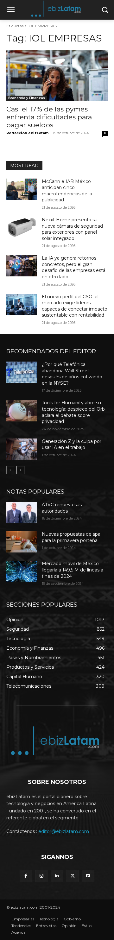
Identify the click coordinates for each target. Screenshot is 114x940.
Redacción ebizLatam (27, 133)
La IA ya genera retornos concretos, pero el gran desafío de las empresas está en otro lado (73, 267)
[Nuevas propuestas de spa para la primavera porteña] (21, 541)
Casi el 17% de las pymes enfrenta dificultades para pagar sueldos (49, 117)
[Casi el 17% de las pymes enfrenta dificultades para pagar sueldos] (57, 75)
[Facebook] (26, 876)
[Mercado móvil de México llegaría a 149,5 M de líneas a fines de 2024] (21, 571)
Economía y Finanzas (26, 98)
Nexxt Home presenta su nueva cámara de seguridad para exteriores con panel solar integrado (72, 229)
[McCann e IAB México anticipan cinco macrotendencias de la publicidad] (21, 189)
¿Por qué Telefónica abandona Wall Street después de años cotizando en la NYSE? (72, 374)
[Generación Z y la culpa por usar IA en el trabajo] (21, 449)
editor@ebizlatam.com (63, 831)
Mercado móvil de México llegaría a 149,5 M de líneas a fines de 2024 (72, 570)
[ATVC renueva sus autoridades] (21, 512)
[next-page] (20, 470)
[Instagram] (41, 876)
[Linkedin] (57, 876)
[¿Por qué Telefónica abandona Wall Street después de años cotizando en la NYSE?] (21, 372)
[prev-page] (10, 470)
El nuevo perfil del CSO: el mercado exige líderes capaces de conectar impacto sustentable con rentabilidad (74, 306)
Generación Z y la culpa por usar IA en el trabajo (71, 444)
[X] (72, 876)
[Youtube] (88, 876)
